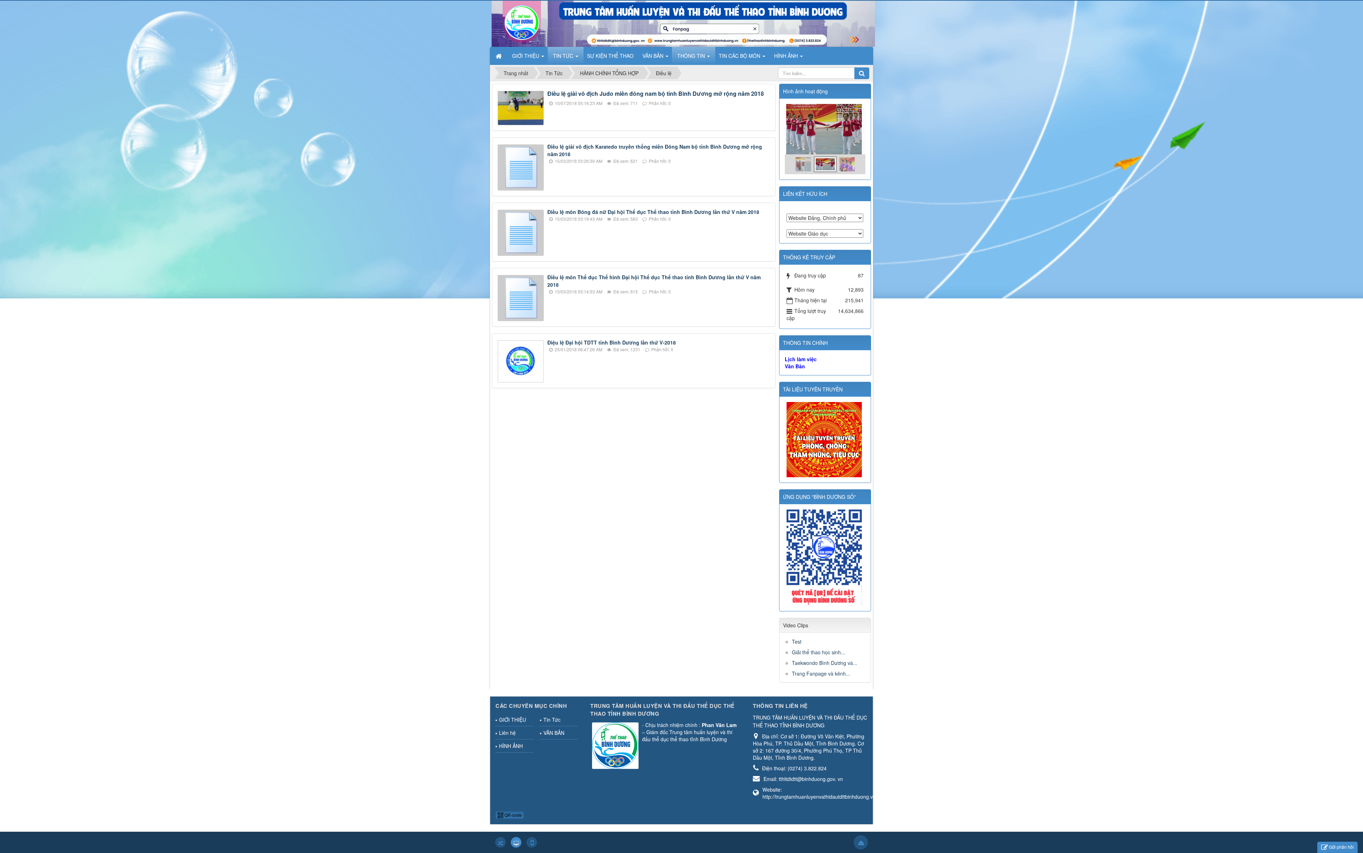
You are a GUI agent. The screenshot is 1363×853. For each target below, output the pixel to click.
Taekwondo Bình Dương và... (824, 662)
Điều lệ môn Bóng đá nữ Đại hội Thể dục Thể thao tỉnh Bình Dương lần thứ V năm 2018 (653, 211)
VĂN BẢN (553, 732)
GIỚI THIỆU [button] (526, 55)
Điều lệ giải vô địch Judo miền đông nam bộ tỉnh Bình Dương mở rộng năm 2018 (655, 93)
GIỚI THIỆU (512, 719)
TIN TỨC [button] (564, 55)
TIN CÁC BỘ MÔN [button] (740, 55)
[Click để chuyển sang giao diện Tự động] (500, 842)
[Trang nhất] (499, 56)
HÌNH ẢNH (511, 745)
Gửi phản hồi (1341, 847)
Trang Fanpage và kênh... (821, 673)
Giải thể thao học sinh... (818, 652)
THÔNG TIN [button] (691, 55)
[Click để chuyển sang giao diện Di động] (531, 842)
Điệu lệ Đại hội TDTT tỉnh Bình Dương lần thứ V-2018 (611, 342)
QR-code (512, 815)
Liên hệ (507, 732)
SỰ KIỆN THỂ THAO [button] (610, 55)
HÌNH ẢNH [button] (786, 55)
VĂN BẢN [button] (653, 55)
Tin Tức (551, 719)
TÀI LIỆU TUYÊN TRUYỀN (813, 389)
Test (796, 641)
